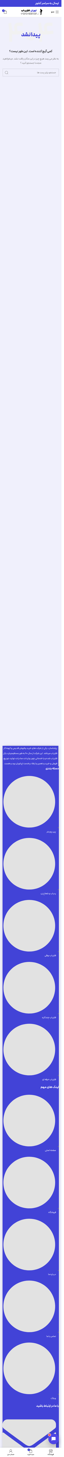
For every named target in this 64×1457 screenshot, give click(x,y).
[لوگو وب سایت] (31, 12)
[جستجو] (6, 72)
